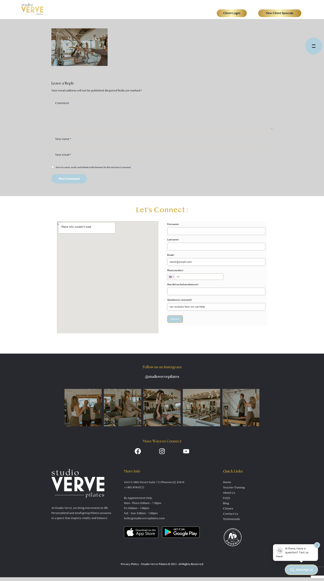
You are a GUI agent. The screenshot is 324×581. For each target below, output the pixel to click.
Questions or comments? (179, 300)
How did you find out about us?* (183, 284)
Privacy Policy (130, 564)
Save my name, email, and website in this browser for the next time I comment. (93, 167)
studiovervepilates (162, 377)
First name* (173, 224)
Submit (175, 319)
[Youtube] (186, 451)
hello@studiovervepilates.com (144, 518)
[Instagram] (162, 451)
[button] (232, 13)
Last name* (173, 239)
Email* (170, 255)
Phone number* (175, 270)
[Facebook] (138, 451)
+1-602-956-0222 (134, 487)
